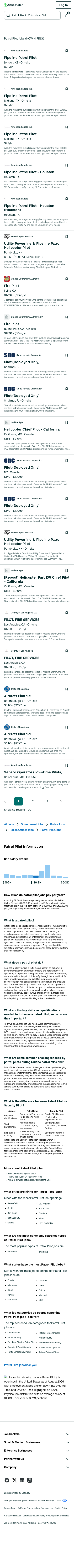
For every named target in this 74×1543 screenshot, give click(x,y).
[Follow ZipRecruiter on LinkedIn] (22, 1480)
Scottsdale (44, 1208)
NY (6, 472)
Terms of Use (47, 1508)
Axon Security (45, 1338)
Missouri (42, 1295)
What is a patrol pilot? (19, 920)
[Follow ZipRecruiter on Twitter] (14, 1480)
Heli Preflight (17, 422)
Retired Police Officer (49, 1352)
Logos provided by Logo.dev (17, 1493)
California (43, 1281)
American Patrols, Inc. (22, 89)
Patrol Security (14, 1337)
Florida (11, 1280)
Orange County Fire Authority (25, 279)
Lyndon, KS (11, 62)
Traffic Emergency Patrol (19, 1352)
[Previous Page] (6, 801)
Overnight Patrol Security (19, 1347)
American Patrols (19, 51)
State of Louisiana (20, 689)
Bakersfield (13, 1203)
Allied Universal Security (50, 1342)
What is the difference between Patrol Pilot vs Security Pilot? (35, 1103)
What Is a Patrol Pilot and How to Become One (29, 1180)
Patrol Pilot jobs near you (20, 1364)
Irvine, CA (10, 290)
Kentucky (12, 1299)
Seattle (11, 1208)
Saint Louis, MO (14, 777)
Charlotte (43, 1213)
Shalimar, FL (11, 366)
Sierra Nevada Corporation (29, 355)
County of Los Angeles (22, 651)
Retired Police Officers (49, 1333)
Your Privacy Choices (51, 1500)
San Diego (12, 1213)
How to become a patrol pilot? (22, 1174)
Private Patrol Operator (49, 1347)
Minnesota (13, 1285)
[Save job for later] (66, 50)
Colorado (43, 1290)
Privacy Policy (10, 1508)
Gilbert (11, 1223)
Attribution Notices (12, 1516)
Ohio (41, 1300)
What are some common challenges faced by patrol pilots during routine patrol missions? (34, 1059)
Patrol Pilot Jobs (50, 829)
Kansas (11, 1295)
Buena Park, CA (14, 328)
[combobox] (35, 15)
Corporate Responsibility (34, 1516)
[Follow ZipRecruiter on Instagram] (30, 1480)
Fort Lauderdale (46, 1223)
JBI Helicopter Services (22, 236)
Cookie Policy (61, 1508)
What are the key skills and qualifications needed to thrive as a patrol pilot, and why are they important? (35, 1014)
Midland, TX (11, 100)
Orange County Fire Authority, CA (27, 317)
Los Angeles (44, 1204)
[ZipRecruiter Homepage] (13, 5)
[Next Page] (60, 801)
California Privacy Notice (29, 1508)
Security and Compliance (57, 1516)
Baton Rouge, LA (14, 700)
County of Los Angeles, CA (24, 613)
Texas (41, 1285)
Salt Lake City (14, 1218)
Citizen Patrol (14, 1332)
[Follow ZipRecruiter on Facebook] (7, 1480)
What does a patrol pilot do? (23, 962)
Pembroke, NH (13, 252)
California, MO (13, 434)
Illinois (10, 1290)
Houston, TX (12, 176)
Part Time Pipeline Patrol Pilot (21, 1342)
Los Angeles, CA (14, 624)
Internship (43, 1252)
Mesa (41, 1218)
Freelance (12, 1251)
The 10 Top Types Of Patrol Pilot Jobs (25, 1177)
